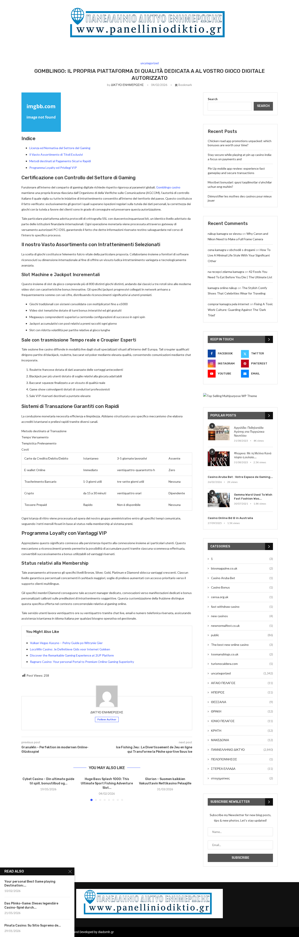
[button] (27, 788)
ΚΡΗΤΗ (242, 730)
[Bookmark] (225, 430)
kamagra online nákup (222, 288)
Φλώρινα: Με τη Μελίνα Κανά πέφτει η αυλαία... (252, 455)
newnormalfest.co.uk (242, 625)
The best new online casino (242, 644)
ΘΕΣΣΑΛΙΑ (242, 702)
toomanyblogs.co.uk (242, 654)
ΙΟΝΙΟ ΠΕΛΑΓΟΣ (242, 721)
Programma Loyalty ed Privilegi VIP (53, 167)
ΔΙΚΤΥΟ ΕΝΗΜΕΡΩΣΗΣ (127, 85)
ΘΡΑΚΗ (242, 711)
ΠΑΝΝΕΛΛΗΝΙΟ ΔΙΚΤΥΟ (242, 749)
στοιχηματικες (242, 778)
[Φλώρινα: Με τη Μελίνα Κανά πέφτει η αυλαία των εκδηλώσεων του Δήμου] (219, 458)
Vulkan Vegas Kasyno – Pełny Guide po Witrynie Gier (66, 643)
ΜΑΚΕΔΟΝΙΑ (242, 740)
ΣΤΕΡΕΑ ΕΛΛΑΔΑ (242, 768)
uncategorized (242, 673)
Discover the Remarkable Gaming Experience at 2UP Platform (72, 655)
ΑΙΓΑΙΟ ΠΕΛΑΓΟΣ (242, 683)
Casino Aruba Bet (242, 578)
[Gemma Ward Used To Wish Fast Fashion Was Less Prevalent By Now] (219, 500)
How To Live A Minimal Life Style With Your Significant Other (239, 255)
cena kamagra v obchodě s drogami (231, 250)
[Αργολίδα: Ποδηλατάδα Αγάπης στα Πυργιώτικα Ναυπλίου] (219, 433)
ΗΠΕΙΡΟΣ (242, 692)
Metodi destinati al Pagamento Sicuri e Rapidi (60, 161)
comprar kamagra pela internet (228, 304)
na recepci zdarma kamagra (226, 271)
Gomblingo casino (168, 187)
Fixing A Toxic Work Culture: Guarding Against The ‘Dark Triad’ (240, 309)
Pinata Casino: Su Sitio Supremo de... (32, 925)
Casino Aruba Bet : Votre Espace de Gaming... (240, 477)
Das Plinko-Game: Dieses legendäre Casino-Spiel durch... (31, 905)
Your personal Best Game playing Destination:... (29, 884)
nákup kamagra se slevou (225, 233)
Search (213, 99)
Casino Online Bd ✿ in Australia (230, 518)
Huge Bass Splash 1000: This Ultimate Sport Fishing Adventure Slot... (107, 783)
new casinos (242, 616)
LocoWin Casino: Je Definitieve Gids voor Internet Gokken (70, 649)
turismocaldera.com (242, 663)
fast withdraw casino (242, 606)
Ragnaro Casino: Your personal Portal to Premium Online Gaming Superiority (82, 662)
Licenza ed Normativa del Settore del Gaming (59, 148)
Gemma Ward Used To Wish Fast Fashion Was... (253, 496)
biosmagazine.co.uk (242, 568)
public (242, 635)
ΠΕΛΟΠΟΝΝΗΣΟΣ (242, 759)
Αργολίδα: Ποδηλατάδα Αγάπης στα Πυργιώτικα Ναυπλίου (249, 431)
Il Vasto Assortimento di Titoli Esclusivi (56, 154)
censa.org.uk (242, 597)
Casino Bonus (242, 587)
